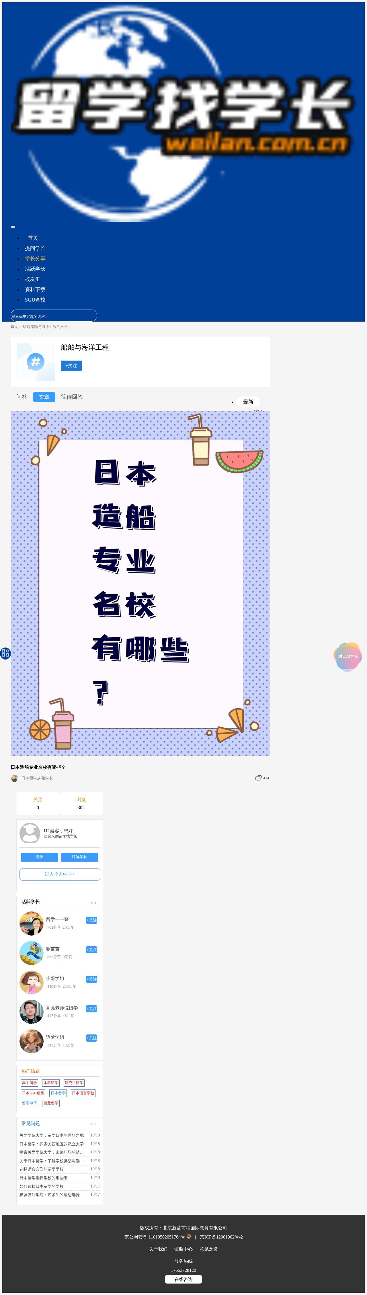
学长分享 (35, 258)
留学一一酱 (57, 919)
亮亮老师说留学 (62, 1008)
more (92, 902)
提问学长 (35, 248)
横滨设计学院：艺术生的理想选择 (49, 1194)
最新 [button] (248, 402)
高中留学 (29, 1083)
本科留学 (51, 1083)
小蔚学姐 (55, 978)
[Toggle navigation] (13, 227)
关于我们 (159, 1249)
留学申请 (29, 1103)
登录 (39, 857)
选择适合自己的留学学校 (41, 1169)
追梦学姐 (55, 1037)
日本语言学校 (83, 1093)
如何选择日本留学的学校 (41, 1186)
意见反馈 (209, 1249)
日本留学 (58, 1093)
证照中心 (184, 1249)
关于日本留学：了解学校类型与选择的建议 (53, 1161)
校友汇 (32, 279)
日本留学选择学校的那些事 (43, 1177)
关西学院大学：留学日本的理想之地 (51, 1135)
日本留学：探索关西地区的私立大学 (51, 1144)
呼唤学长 (79, 857)
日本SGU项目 (33, 1093)
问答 (21, 397)
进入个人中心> (60, 874)
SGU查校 (35, 300)
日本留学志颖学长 (37, 778)
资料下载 (35, 289)
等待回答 (72, 397)
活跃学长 (35, 269)
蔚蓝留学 (51, 1103)
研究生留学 (74, 1083)
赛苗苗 (53, 948)
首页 (33, 238)
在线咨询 (183, 1279)
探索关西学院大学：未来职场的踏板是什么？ (53, 1152)
